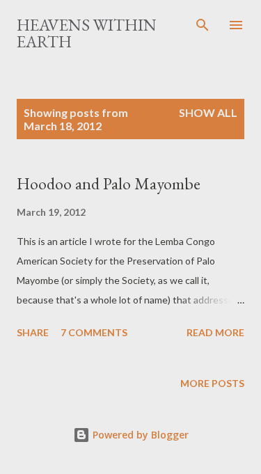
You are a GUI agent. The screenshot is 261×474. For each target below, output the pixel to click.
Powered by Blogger (139, 434)
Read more (215, 332)
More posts (212, 383)
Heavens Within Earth (87, 33)
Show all (208, 112)
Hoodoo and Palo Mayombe (108, 183)
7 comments (94, 332)
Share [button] (33, 332)
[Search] (202, 25)
